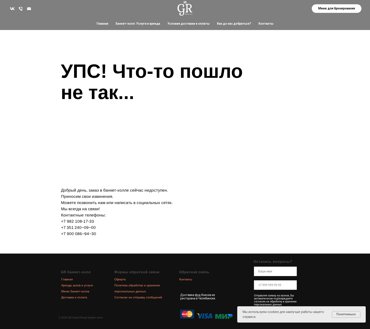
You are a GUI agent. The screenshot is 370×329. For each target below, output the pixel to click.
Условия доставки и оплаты (188, 23)
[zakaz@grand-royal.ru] (29, 8)
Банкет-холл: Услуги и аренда (138, 23)
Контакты (265, 23)
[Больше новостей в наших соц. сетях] (12, 8)
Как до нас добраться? (234, 23)
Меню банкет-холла (75, 291)
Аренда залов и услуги (77, 285)
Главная (102, 23)
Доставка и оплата (74, 297)
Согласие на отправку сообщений (138, 297)
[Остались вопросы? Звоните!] (20, 8)
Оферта (120, 279)
